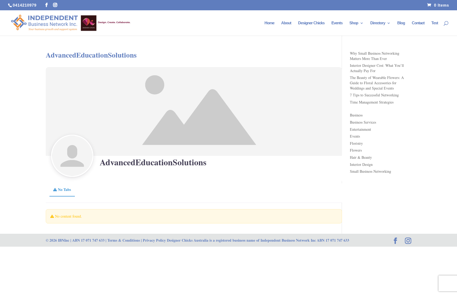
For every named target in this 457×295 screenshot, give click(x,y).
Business (356, 115)
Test (434, 23)
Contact (418, 23)
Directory (377, 23)
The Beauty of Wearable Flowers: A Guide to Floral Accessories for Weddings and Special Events (377, 82)
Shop (353, 23)
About (286, 23)
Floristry (356, 143)
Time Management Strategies (372, 102)
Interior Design (361, 164)
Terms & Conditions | (124, 240)
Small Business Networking (370, 171)
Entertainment (360, 129)
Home (269, 23)
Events (336, 23)
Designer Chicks (311, 23)
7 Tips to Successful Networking (374, 94)
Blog (401, 23)
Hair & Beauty (361, 157)
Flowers (356, 150)
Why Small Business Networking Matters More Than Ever (374, 56)
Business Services (363, 122)
